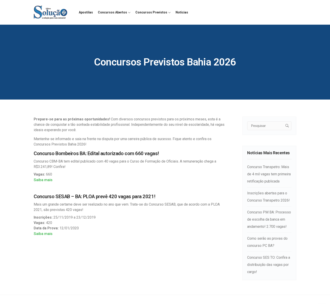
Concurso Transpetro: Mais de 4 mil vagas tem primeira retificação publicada (269, 174)
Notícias (182, 12)
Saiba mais (43, 180)
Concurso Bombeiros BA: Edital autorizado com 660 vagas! (96, 153)
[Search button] (287, 125)
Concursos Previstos (151, 12)
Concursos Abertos (112, 12)
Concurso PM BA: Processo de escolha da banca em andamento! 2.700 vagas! (269, 219)
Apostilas (86, 12)
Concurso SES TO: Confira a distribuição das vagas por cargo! (268, 264)
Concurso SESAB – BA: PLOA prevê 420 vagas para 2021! (94, 196)
